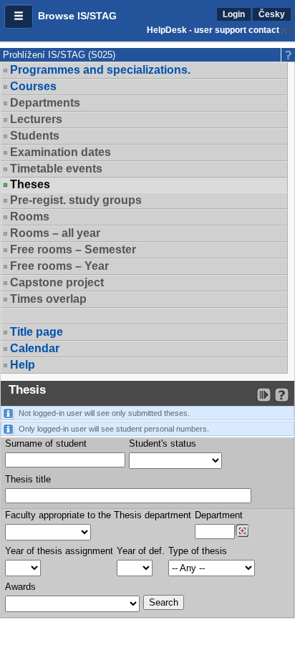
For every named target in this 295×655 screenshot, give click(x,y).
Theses (30, 184)
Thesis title (28, 479)
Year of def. (141, 550)
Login (234, 14)
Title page (36, 332)
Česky (271, 14)
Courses (33, 86)
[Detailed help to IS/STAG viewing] (281, 394)
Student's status (162, 443)
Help (22, 365)
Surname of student (46, 443)
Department (219, 515)
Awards (20, 586)
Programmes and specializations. (100, 70)
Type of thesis (197, 550)
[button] (18, 16)
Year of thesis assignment (59, 550)
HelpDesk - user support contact (213, 30)
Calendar (34, 348)
